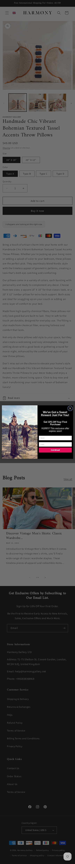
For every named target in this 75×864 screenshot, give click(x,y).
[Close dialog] (70, 408)
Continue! (55, 450)
